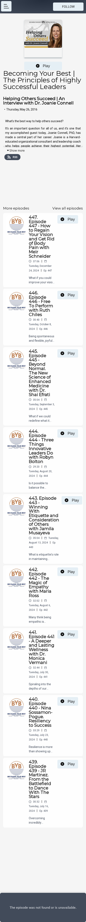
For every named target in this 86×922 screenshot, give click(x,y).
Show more (17, 150)
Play (46, 66)
